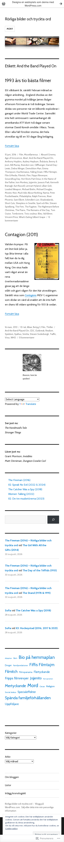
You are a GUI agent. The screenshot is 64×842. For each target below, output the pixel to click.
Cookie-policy (11, 828)
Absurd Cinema (48, 154)
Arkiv (8, 756)
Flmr (29, 175)
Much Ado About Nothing (30, 192)
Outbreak (39, 330)
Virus (7, 337)
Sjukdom (9, 334)
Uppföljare (12, 704)
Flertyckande (42, 672)
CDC (32, 330)
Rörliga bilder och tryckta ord (28, 19)
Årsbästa (44, 161)
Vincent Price (11, 217)
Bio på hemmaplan (37, 657)
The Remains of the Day (38, 210)
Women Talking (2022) (21, 494)
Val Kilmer (47, 213)
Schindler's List (32, 199)
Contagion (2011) (21, 234)
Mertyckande (15, 685)
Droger (8, 665)
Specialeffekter (27, 692)
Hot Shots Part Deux (31, 179)
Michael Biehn (28, 189)
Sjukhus (17, 334)
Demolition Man (33, 168)
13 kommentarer (26, 337)
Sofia (8, 610)
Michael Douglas (44, 189)
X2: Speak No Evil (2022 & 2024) (26, 484)
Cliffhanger (40, 165)
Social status (10, 692)
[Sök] (53, 520)
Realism (49, 330)
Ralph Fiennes (39, 196)
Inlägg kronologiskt (15, 793)
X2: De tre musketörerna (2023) (26, 498)
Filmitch (22, 175)
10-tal (23, 327)
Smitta (25, 334)
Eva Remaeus (23, 172)
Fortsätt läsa (12, 145)
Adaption (8, 658)
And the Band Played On (41, 158)
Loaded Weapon (13, 189)
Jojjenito (33, 182)
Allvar (29, 327)
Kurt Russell (19, 185)
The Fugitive (31, 206)
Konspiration (48, 679)
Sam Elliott (19, 199)
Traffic (53, 334)
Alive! (25, 158)
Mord (32, 685)
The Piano (20, 210)
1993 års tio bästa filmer (28, 80)
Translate (30, 404)
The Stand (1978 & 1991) (36, 592)
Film (21, 154)
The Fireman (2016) (19, 480)
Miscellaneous (31, 154)
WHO (13, 337)
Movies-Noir (11, 192)
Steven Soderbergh (39, 334)
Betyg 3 (36, 327)
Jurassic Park (43, 182)
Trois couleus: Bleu (33, 213)
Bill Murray (15, 165)
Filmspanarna (25, 672)
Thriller (49, 327)
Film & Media (11, 175)
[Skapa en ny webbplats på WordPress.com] (32, 3)
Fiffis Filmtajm (50, 172)
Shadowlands (46, 199)
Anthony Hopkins (13, 161)
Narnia (46, 192)
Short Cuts (10, 203)
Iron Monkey (22, 182)
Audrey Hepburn (31, 161)
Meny (10, 28)
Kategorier (11, 732)
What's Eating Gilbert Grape (32, 217)
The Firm (19, 206)
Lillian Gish (47, 185)
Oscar (42, 686)
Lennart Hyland (33, 185)
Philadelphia (25, 196)
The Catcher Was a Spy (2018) (25, 489)
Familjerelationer (20, 665)
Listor (8, 785)
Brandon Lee (27, 165)
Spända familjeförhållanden (28, 697)
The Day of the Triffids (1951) (39, 570)
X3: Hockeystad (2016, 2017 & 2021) (37, 628)
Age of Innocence (13, 158)
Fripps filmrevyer (39, 175)
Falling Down (36, 172)
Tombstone (17, 213)
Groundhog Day (12, 179)
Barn (15, 658)
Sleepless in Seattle (25, 203)
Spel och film (42, 203)
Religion (50, 686)
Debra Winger (18, 168)
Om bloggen (12, 777)
